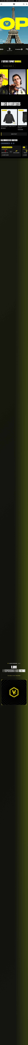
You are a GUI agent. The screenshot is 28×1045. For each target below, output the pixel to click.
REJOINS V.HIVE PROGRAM (14, 675)
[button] (23, 4)
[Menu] (1, 4)
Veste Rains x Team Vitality (8, 126)
